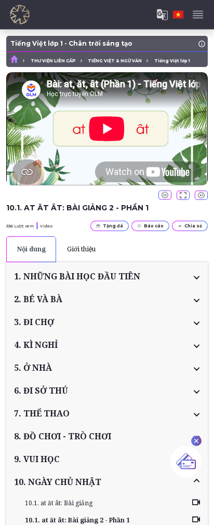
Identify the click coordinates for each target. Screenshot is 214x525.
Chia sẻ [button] (193, 225)
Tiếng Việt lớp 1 (172, 60)
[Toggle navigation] (198, 14)
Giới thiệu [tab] (81, 249)
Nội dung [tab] (31, 249)
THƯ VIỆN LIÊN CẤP (53, 60)
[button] (107, 276)
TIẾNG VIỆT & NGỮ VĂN (115, 60)
